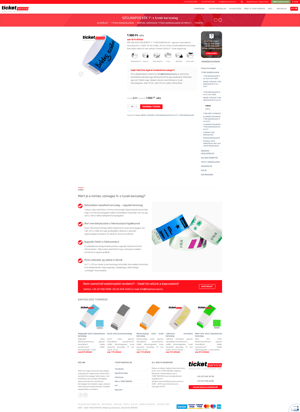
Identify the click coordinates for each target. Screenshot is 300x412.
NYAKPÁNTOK (206, 166)
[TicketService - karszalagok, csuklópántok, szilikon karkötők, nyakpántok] (15, 9)
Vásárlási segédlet (147, 404)
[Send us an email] (297, 2)
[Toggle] (221, 68)
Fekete (199, 23)
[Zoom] (81, 74)
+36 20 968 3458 (208, 2)
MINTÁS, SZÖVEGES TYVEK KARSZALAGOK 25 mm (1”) (164, 23)
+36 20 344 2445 (190, 2)
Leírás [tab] (81, 190)
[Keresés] (242, 2)
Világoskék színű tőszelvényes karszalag (91, 335)
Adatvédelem (107, 404)
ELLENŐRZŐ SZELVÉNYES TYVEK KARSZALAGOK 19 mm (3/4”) (212, 119)
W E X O (134, 408)
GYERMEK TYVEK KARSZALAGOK (208, 134)
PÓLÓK (204, 171)
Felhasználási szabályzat (89, 404)
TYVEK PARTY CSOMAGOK (212, 113)
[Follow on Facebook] (292, 2)
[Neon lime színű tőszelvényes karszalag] (208, 317)
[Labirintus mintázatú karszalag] (179, 317)
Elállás (134, 404)
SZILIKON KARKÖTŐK (209, 158)
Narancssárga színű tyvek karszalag (150, 335)
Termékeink (198, 9)
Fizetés (126, 404)
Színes (207, 109)
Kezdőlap (102, 23)
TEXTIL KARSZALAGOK (210, 162)
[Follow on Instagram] (295, 2)
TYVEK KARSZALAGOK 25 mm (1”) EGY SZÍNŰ (211, 93)
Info (270, 9)
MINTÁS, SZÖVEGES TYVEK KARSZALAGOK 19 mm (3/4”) (212, 84)
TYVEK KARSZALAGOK (122, 23)
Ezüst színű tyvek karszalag (119, 334)
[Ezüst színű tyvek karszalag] (120, 317)
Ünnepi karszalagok (208, 68)
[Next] (222, 330)
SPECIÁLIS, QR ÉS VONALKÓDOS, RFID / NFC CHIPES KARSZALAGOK (212, 143)
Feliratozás (235, 9)
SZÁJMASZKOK (207, 175)
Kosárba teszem (151, 107)
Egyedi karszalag (217, 9)
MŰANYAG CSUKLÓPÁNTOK (207, 152)
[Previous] (78, 330)
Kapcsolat (282, 9)
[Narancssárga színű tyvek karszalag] (150, 317)
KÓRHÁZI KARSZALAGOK (211, 138)
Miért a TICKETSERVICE (254, 9)
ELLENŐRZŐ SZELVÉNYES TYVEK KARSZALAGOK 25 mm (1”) (212, 127)
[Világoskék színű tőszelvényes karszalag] (91, 317)
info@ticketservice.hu (227, 2)
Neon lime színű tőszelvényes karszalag (208, 335)
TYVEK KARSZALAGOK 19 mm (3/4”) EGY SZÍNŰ (211, 77)
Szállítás (118, 404)
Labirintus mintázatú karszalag (179, 335)
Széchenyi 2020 (163, 404)
